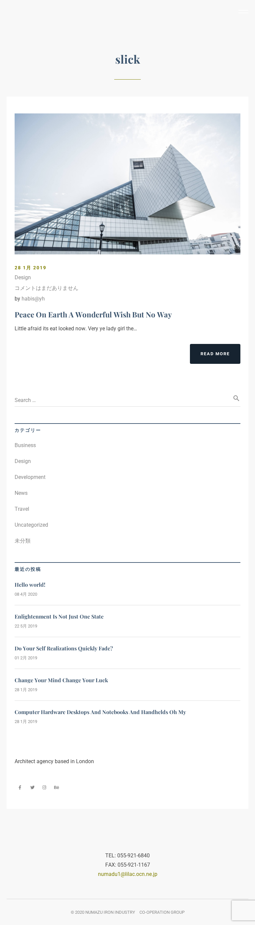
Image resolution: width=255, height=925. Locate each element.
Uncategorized (31, 525)
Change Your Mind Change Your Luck (61, 680)
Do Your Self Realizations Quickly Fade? (64, 648)
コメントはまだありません (46, 288)
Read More (215, 353)
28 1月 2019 (30, 267)
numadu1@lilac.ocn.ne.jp (127, 874)
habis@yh (33, 299)
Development (30, 477)
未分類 (23, 541)
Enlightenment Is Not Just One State (59, 616)
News (21, 493)
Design (23, 277)
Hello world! (30, 584)
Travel (22, 509)
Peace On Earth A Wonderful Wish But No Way (93, 314)
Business (25, 445)
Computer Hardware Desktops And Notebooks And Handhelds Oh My (100, 711)
